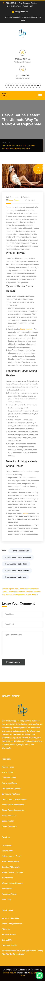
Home (5, 142)
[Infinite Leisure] (23, 33)
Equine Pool (7, 851)
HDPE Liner (7, 799)
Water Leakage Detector (12, 883)
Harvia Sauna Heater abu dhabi (18, 557)
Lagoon (11, 856)
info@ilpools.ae (21, 12)
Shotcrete (15, 867)
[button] (39, 975)
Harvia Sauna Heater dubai (16, 564)
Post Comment (13, 662)
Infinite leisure (9, 973)
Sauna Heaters (26, 329)
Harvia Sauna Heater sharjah (17, 570)
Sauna (25, 513)
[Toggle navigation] (40, 95)
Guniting (6, 867)
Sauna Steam (13, 200)
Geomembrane (20, 799)
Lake (4, 856)
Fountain (19, 872)
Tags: (4, 550)
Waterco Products (9, 815)
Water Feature (8, 872)
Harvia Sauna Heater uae (15, 577)
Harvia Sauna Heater (20, 551)
